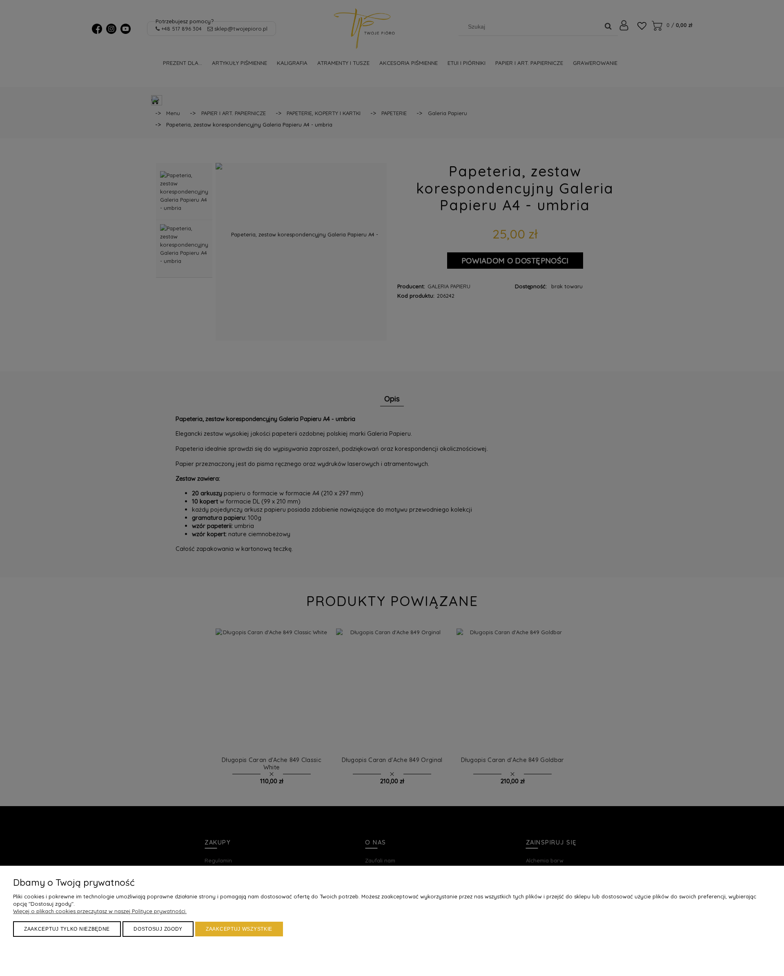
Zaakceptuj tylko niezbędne (67, 929)
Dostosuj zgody (158, 929)
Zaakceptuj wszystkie (239, 929)
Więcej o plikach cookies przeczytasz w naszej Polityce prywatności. (100, 911)
